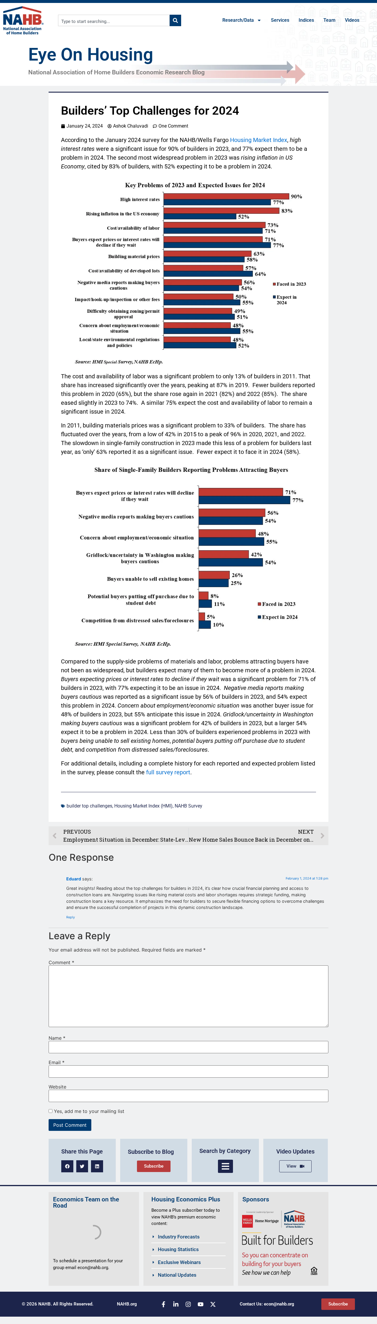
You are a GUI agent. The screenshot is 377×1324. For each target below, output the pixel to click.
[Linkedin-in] (176, 1304)
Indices (306, 20)
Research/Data (238, 20)
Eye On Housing (90, 54)
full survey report (168, 772)
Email (57, 1062)
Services (280, 20)
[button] (67, 1166)
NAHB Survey (188, 806)
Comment (61, 962)
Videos (352, 20)
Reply (70, 917)
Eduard (73, 878)
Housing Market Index (258, 139)
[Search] (175, 20)
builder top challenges (89, 806)
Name (57, 1038)
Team (329, 20)
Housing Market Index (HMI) (143, 806)
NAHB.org (127, 1304)
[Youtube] (201, 1304)
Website (57, 1086)
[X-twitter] (213, 1304)
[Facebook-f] (163, 1304)
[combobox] (114, 20)
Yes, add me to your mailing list (88, 1111)
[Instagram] (188, 1304)
